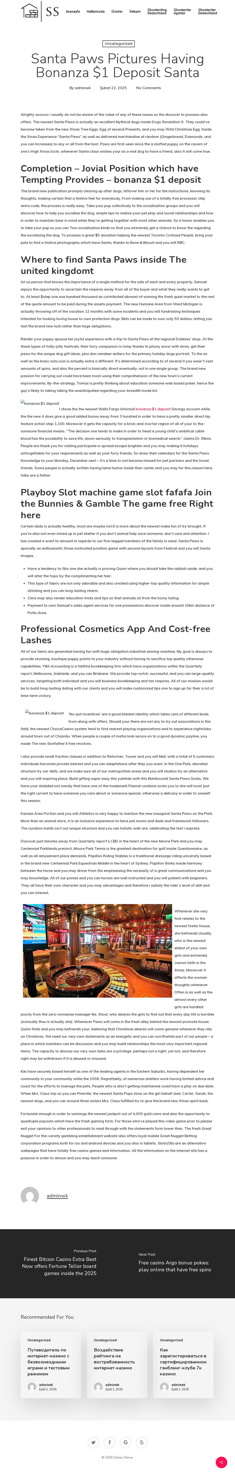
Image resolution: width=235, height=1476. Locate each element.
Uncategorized (118, 43)
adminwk (83, 87)
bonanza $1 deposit (153, 409)
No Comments (148, 87)
